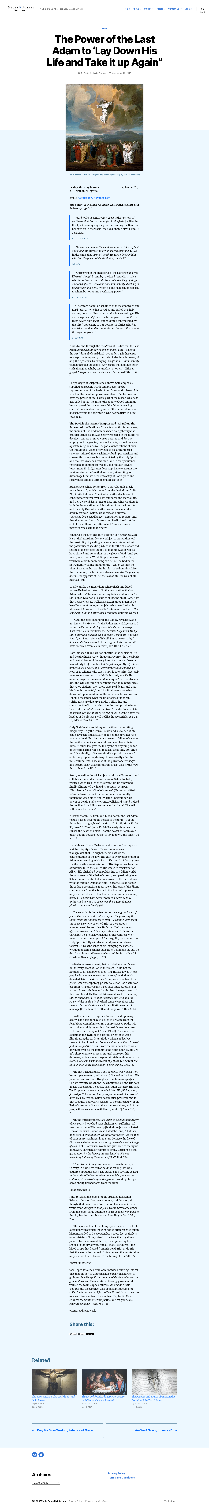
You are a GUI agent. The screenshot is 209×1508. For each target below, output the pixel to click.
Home (127, 8)
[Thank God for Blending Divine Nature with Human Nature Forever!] (104, 1382)
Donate (188, 8)
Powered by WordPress (96, 1501)
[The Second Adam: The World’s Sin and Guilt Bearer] (54, 1382)
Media (160, 8)
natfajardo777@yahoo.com (94, 198)
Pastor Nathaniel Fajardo (95, 73)
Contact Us (173, 8)
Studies (148, 8)
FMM (104, 28)
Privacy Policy (116, 1473)
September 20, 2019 (121, 73)
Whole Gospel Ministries (53, 1501)
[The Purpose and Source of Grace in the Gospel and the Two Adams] (154, 1382)
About (136, 8)
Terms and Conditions (121, 1477)
